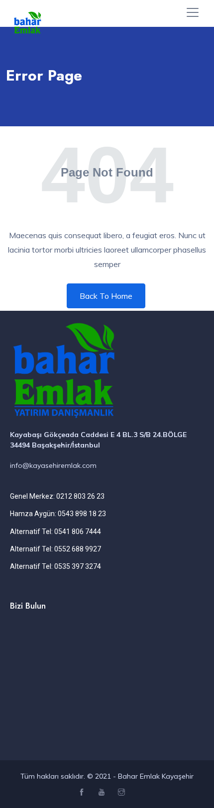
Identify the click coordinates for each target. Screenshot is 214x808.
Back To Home (106, 296)
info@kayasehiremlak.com (53, 465)
